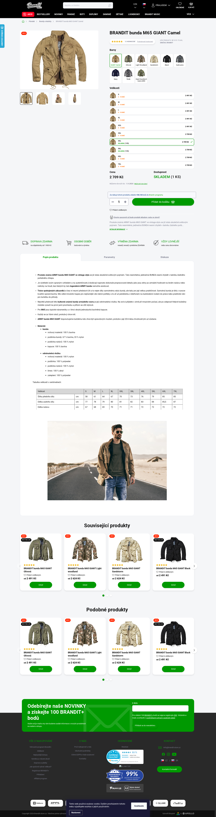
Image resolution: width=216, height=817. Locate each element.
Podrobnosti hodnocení (145, 41)
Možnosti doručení (140, 184)
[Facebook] (163, 754)
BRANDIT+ (148, 715)
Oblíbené (40, 751)
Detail (41, 585)
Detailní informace (117, 229)
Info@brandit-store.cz (171, 747)
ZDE (175, 715)
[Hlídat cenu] (135, 217)
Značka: (166, 43)
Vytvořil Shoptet (168, 814)
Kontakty (82, 759)
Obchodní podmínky (82, 751)
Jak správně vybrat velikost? (41, 767)
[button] (103, 595)
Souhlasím (139, 806)
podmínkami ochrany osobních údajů (160, 718)
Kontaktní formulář (169, 769)
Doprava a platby (40, 763)
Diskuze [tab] (165, 257)
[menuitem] (28, 14)
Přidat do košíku (160, 201)
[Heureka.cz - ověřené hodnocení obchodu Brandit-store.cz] (125, 757)
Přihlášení (40, 775)
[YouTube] (174, 754)
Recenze (125, 747)
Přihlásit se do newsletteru (145, 725)
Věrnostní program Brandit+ (40, 747)
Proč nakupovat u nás (82, 747)
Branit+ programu (156, 195)
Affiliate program (40, 779)
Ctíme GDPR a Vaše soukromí (82, 755)
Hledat (109, 5)
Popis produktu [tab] (50, 257)
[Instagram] (168, 754)
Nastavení (75, 812)
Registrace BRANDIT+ (40, 771)
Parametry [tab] (109, 257)
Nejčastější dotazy (40, 755)
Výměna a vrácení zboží (40, 759)
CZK (135, 4)
